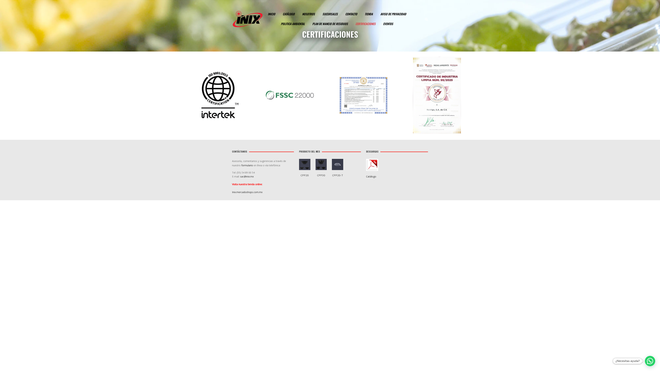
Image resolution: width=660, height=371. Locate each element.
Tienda (369, 14)
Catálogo (289, 14)
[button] (650, 361)
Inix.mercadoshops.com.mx (247, 192)
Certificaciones (365, 24)
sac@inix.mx (247, 176)
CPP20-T (337, 175)
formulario (247, 165)
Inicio (271, 14)
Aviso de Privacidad (393, 14)
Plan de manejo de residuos (330, 24)
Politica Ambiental (293, 24)
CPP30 (321, 175)
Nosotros (308, 14)
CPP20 (305, 175)
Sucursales (330, 14)
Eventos (388, 24)
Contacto (351, 14)
